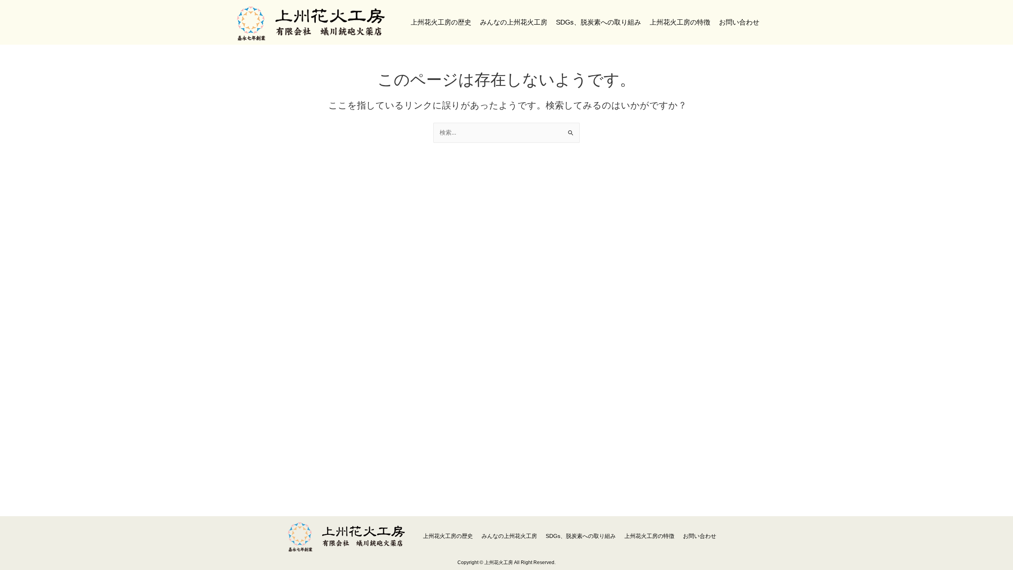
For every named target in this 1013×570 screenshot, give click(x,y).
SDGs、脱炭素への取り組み (598, 22)
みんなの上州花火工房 (513, 22)
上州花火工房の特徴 (680, 22)
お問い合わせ (739, 22)
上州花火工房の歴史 (441, 22)
